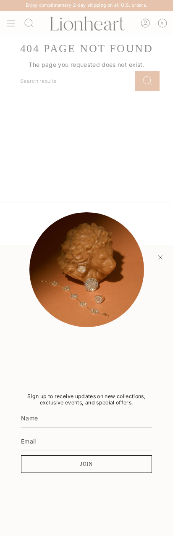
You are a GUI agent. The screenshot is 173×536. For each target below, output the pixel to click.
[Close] (160, 257)
